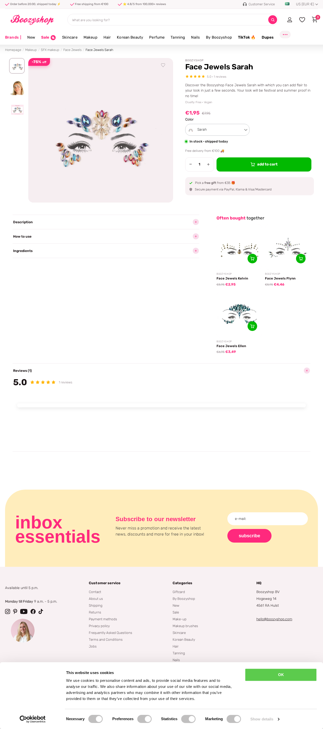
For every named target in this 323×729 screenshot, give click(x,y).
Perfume (157, 37)
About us (96, 599)
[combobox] (217, 130)
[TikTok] (41, 611)
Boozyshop (194, 60)
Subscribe (249, 535)
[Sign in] (289, 19)
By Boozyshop (219, 37)
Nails (195, 37)
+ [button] (208, 164)
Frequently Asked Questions (110, 633)
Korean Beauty (130, 37)
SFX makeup (50, 50)
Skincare (69, 37)
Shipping (95, 605)
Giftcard (179, 592)
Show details (261, 719)
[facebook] (33, 611)
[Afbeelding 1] (17, 66)
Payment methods (103, 619)
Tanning (178, 37)
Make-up (179, 619)
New (31, 37)
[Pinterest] (15, 611)
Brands (13, 37)
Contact (95, 592)
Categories (182, 583)
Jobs (93, 646)
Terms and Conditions (106, 639)
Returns (95, 612)
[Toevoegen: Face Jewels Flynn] (301, 258)
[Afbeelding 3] (17, 110)
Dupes (268, 37)
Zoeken (272, 19)
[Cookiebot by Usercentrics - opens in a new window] (33, 719)
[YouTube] (24, 611)
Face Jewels (72, 50)
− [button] (190, 164)
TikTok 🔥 (247, 37)
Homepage (13, 50)
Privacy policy (99, 626)
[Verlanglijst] (163, 65)
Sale (176, 612)
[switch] (144, 719)
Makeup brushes (185, 626)
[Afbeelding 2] (17, 88)
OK (281, 674)
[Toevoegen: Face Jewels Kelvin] (252, 258)
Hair (107, 37)
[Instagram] (7, 611)
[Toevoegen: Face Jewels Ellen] (252, 326)
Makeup (90, 37)
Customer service (104, 583)
